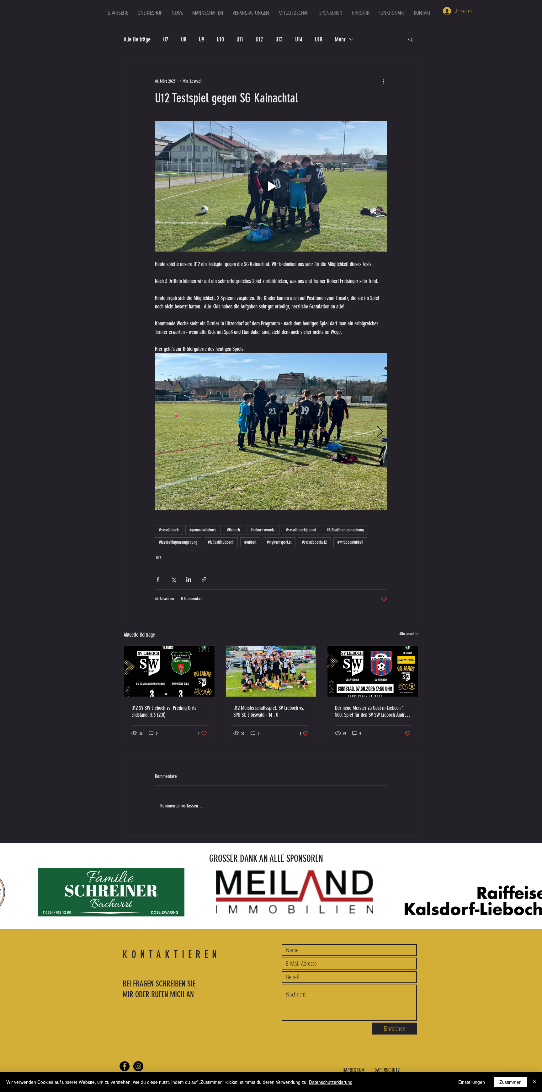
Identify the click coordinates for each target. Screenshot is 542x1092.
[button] (208, 12)
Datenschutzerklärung (331, 1082)
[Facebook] (125, 1066)
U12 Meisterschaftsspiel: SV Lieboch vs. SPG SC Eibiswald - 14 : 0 (268, 711)
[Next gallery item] (379, 432)
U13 (279, 39)
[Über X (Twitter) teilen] (173, 579)
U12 (259, 39)
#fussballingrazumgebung (178, 542)
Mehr (340, 39)
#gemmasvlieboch (202, 530)
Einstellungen (471, 1082)
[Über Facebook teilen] (158, 579)
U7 (165, 39)
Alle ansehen (408, 634)
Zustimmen (510, 1082)
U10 (220, 39)
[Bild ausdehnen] (271, 431)
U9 (201, 39)
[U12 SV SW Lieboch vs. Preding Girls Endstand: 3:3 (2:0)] (169, 671)
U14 (298, 39)
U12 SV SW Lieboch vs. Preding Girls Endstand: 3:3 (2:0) (163, 711)
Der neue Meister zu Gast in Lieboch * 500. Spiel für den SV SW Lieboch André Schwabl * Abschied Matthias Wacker (371, 711)
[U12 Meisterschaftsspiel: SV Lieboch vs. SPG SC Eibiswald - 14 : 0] (271, 671)
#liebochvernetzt (263, 530)
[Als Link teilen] (204, 579)
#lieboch (233, 530)
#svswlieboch (169, 530)
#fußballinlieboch (221, 542)
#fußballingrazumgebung (345, 530)
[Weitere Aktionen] (383, 81)
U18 (318, 39)
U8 (183, 39)
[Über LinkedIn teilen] (189, 579)
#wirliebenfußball (350, 542)
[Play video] (271, 186)
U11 (239, 39)
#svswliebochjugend (301, 530)
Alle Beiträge (137, 39)
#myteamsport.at (279, 542)
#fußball (250, 542)
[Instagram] (138, 1066)
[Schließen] (534, 1082)
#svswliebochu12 (314, 542)
